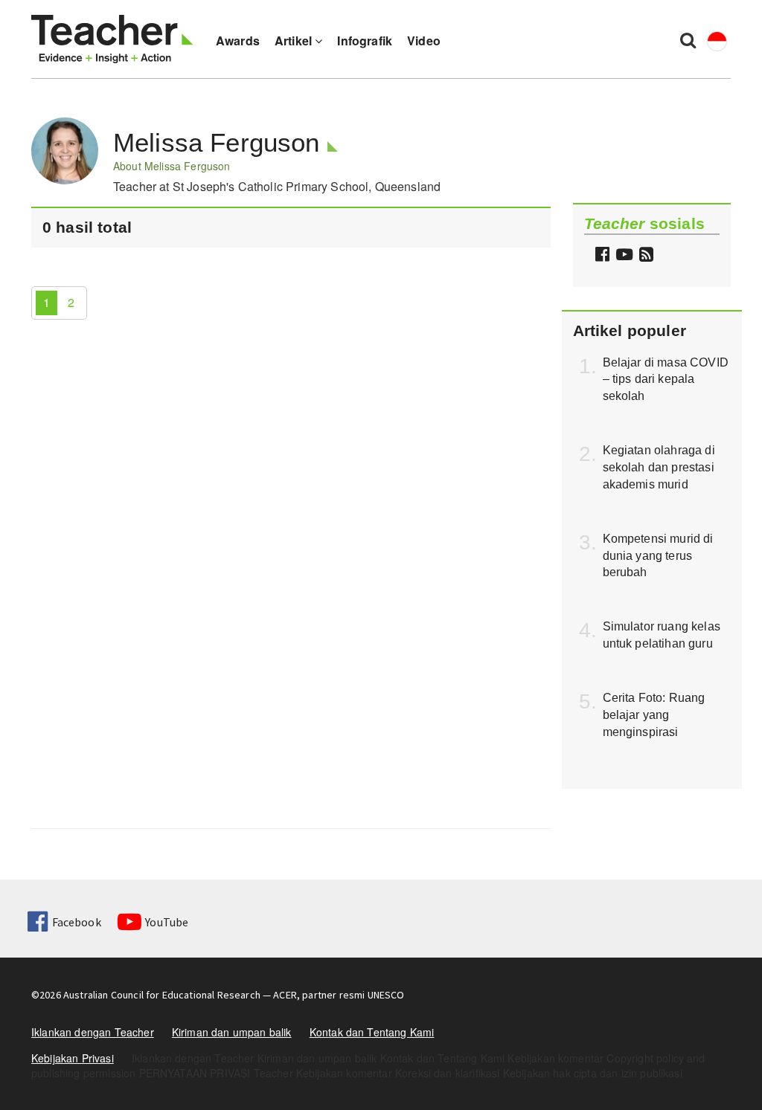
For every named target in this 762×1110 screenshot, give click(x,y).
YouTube (166, 921)
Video (424, 40)
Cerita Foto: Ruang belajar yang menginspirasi (654, 714)
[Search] (688, 39)
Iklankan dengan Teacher (92, 1032)
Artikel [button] (295, 40)
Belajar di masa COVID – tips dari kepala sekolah (666, 379)
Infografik (364, 40)
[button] (644, 255)
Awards (238, 40)
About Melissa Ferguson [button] (172, 165)
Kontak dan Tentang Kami (372, 1032)
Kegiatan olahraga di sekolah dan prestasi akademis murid (659, 467)
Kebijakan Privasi (72, 1058)
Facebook (76, 921)
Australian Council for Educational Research (161, 994)
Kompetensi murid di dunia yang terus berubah (658, 555)
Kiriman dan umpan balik (232, 1032)
